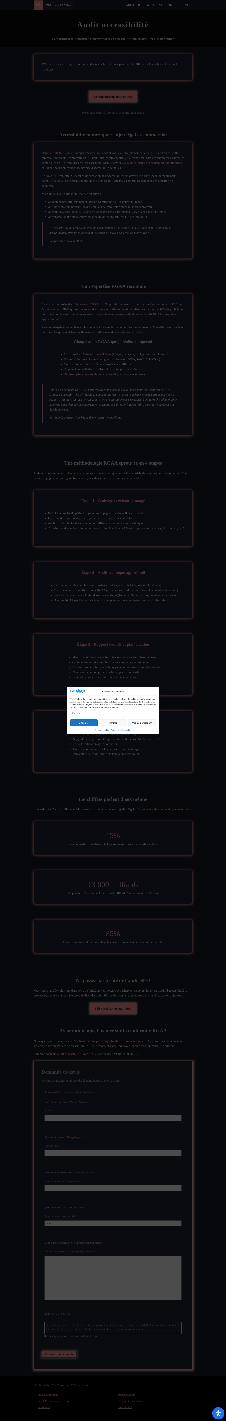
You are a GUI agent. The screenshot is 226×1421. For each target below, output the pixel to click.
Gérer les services (77, 713)
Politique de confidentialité (120, 730)
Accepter (83, 723)
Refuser (113, 723)
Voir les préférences (142, 723)
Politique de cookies (102, 730)
